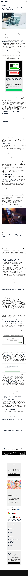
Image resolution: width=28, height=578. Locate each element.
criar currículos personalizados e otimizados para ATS (12, 381)
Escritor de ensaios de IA (12, 544)
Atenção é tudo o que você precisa (11, 180)
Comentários (4, 5)
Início (2, 10)
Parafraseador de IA (11, 532)
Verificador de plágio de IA (12, 533)
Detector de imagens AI (12, 536)
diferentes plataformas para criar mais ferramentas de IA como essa (12, 41)
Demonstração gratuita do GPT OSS (8, 228)
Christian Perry (4, 11)
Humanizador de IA (13, 385)
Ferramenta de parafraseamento (9, 373)
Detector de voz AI (11, 535)
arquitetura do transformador (8, 179)
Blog (4, 10)
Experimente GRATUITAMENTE (14, 90)
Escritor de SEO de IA (11, 545)
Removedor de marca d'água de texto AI (14, 539)
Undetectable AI (7, 448)
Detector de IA (10, 393)
